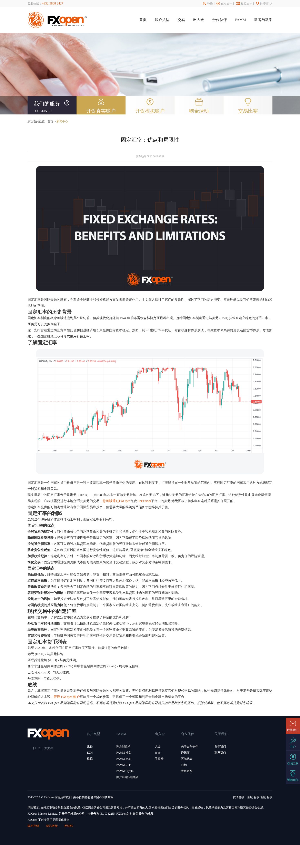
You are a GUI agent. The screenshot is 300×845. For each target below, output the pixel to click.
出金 (158, 752)
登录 (208, 3)
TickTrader (144, 501)
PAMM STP (123, 764)
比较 (90, 746)
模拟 (90, 758)
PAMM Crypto (124, 771)
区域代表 (186, 758)
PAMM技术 (123, 746)
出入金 (198, 20)
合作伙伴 (219, 20)
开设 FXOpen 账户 (67, 697)
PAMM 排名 (123, 752)
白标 (184, 764)
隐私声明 (34, 825)
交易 (181, 20)
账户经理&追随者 (127, 777)
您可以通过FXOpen (116, 501)
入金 (158, 746)
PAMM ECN (123, 758)
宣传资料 (186, 771)
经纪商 (185, 752)
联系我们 (220, 752)
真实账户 (224, 3)
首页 (143, 20)
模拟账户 (244, 3)
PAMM (240, 20)
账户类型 (162, 20)
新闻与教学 (263, 20)
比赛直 (262, 3)
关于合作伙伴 (189, 746)
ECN (90, 752)
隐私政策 (52, 825)
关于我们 (220, 746)
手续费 (159, 758)
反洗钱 (68, 825)
